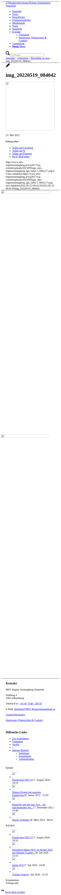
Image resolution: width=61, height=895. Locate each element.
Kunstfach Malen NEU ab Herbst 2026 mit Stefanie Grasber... (32, 851)
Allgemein (22, 58)
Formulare (17, 741)
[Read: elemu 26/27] (14, 862)
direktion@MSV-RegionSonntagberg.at (34, 709)
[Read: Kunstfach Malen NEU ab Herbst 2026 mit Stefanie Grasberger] (15, 847)
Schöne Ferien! (20, 874)
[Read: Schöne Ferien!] (15, 871)
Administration (26, 759)
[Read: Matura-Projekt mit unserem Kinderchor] (15, 789)
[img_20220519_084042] (8, 67)
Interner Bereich (20, 750)
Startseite (10, 58)
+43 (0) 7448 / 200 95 (30, 703)
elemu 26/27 (18, 865)
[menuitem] (33, 11)
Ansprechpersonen (15, 714)
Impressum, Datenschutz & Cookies (24, 720)
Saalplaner (24, 753)
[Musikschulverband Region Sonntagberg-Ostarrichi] (30, 5)
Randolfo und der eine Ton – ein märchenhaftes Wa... (29, 806)
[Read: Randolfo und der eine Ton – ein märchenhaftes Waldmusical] (15, 801)
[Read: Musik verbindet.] (15, 817)
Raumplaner (25, 756)
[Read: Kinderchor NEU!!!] (15, 777)
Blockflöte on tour (40, 58)
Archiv (15, 744)
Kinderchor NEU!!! (22, 780)
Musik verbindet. (21, 820)
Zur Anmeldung (20, 738)
